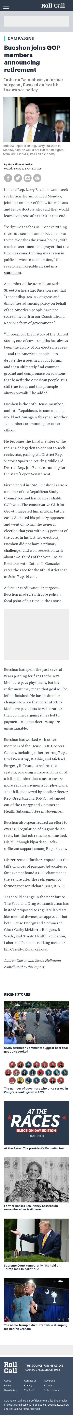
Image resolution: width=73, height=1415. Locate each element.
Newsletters (11, 1390)
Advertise (49, 1380)
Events (8, 1385)
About (7, 1380)
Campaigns (21, 38)
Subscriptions (51, 1390)
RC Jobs (48, 1385)
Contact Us (30, 1380)
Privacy (28, 1385)
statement (12, 273)
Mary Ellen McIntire (20, 164)
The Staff (29, 1390)
